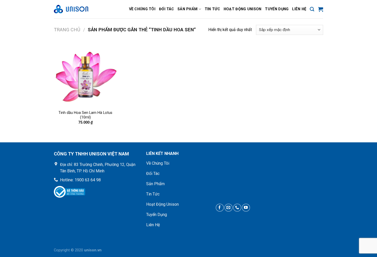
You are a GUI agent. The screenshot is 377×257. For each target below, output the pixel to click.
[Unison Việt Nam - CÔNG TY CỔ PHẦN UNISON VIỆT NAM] (79, 9)
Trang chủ (67, 29)
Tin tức (212, 9)
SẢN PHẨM (187, 9)
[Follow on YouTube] (246, 208)
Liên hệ (299, 9)
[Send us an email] (228, 208)
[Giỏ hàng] (320, 9)
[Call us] (237, 208)
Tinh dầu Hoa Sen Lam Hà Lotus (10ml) (85, 115)
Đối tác (166, 9)
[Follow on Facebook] (220, 208)
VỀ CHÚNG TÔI (142, 9)
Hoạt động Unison (243, 9)
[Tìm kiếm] (312, 9)
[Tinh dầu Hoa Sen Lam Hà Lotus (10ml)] (85, 75)
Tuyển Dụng (277, 9)
